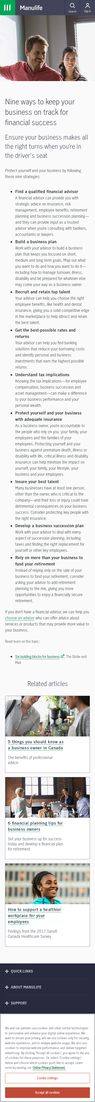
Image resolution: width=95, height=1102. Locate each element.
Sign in (87, 11)
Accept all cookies (47, 1092)
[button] (72, 7)
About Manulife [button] (26, 987)
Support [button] (19, 1003)
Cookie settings (47, 1078)
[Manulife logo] (31, 7)
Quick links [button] (22, 971)
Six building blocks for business (37, 656)
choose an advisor (19, 618)
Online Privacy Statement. (49, 1067)
